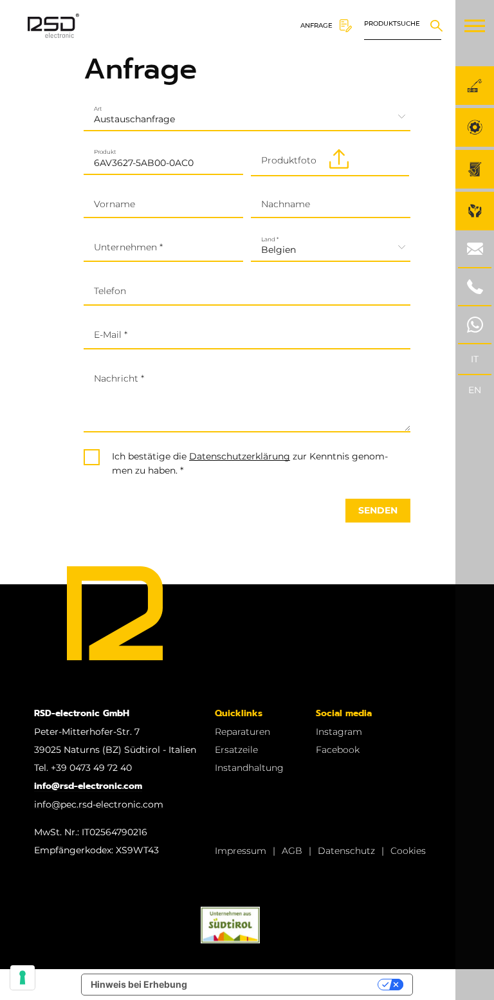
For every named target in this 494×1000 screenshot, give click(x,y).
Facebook (338, 749)
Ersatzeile (236, 749)
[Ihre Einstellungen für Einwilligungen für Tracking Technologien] (22, 977)
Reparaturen (242, 731)
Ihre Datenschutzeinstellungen (288, 984)
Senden (378, 510)
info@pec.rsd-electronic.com (98, 804)
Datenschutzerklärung (239, 456)
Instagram (339, 731)
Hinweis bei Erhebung (139, 984)
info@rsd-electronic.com (88, 786)
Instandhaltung (249, 767)
